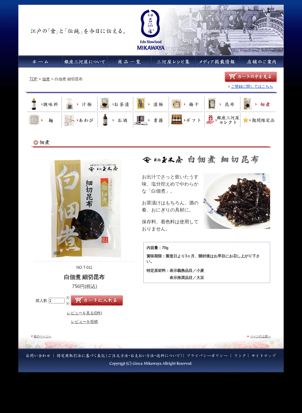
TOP (33, 79)
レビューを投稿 (84, 321)
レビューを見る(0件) (84, 313)
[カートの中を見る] (251, 77)
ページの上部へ (260, 336)
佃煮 (46, 79)
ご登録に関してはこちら (252, 86)
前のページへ (42, 336)
